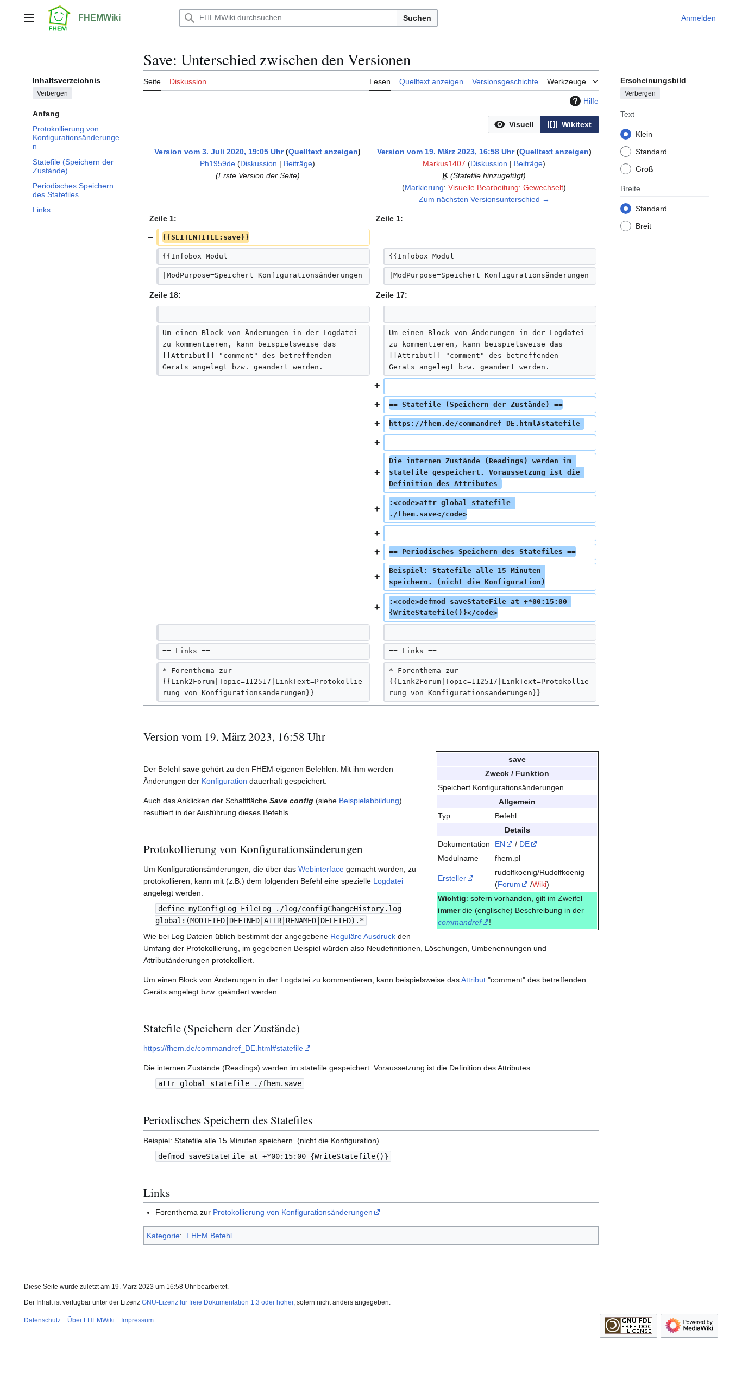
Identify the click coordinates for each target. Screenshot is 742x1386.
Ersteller (452, 878)
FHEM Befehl (209, 1235)
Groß (644, 168)
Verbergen (52, 93)
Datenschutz (42, 1320)
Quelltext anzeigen (323, 151)
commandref (459, 922)
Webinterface (321, 869)
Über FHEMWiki (91, 1320)
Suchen (417, 18)
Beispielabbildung (369, 800)
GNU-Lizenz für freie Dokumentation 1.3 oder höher (217, 1302)
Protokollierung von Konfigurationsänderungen (293, 1212)
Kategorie (163, 1235)
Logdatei (388, 881)
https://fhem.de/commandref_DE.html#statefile (223, 1048)
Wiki (539, 884)
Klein (644, 133)
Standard (651, 151)
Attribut (473, 979)
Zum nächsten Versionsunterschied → (484, 199)
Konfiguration (224, 781)
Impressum (137, 1320)
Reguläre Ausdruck (362, 936)
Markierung (424, 187)
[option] (514, 124)
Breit (643, 225)
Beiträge (298, 163)
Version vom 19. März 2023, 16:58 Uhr (445, 151)
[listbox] (543, 124)
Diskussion (258, 163)
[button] (29, 18)
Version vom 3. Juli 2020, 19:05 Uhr (219, 151)
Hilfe (591, 101)
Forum (509, 884)
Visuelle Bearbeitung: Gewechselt (505, 187)
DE (524, 844)
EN (500, 844)
